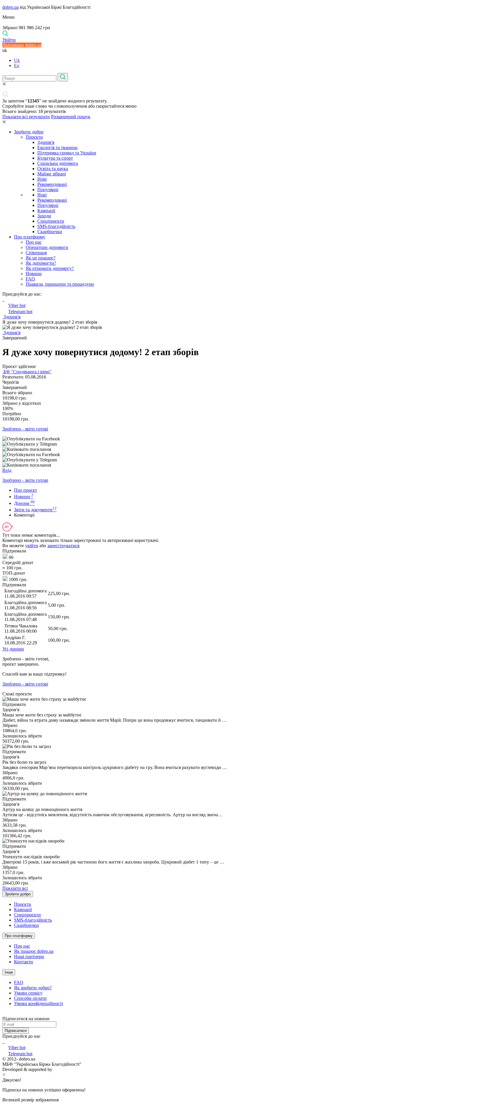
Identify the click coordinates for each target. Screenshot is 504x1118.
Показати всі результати (26, 116)
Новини (34, 273)
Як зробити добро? (33, 987)
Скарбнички (49, 231)
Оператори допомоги (47, 247)
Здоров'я (45, 142)
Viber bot (16, 305)
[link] (252, 439)
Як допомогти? (41, 263)
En (16, 65)
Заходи (44, 215)
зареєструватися (63, 545)
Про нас (34, 242)
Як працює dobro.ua (33, 951)
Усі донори (13, 648)
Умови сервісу (28, 992)
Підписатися (16, 1030)
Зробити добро (28, 131)
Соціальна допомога (57, 163)
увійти (31, 545)
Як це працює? (40, 257)
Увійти (9, 39)
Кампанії (46, 210)
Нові (42, 179)
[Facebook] (3, 1041)
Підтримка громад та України (66, 152)
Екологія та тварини (57, 147)
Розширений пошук (70, 116)
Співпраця (36, 252)
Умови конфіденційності (38, 1003)
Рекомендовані (52, 184)
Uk (17, 60)
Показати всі (15, 888)
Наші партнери (29, 956)
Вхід (6, 470)
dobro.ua (10, 7)
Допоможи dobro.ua (21, 45)
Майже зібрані (51, 173)
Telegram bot (20, 311)
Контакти (23, 961)
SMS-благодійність (56, 226)
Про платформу (29, 236)
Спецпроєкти (50, 221)
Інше (9, 972)
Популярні (47, 189)
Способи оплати (30, 998)
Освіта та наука (52, 168)
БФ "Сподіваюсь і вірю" (27, 371)
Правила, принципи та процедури (60, 284)
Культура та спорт (55, 158)
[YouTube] (4, 1041)
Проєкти (34, 137)
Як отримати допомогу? (50, 268)
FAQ (30, 278)
